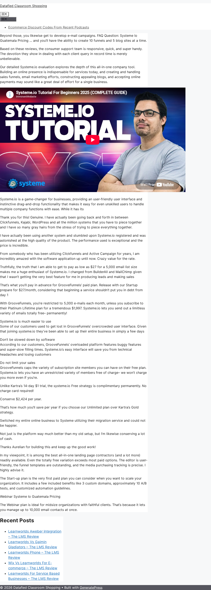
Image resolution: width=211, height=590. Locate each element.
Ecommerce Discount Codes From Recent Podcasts (48, 27)
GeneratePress (91, 587)
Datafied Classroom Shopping (23, 6)
